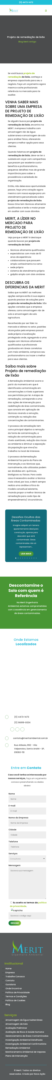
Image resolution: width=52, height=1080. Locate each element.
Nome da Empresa (18, 817)
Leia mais (26, 553)
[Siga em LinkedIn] (22, 729)
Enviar (15, 923)
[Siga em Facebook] (12, 729)
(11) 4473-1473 (26, 2)
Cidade (12, 829)
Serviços (13, 853)
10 (36, 558)
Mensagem (15, 865)
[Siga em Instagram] (17, 729)
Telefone (13, 841)
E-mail (12, 805)
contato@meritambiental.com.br (30, 738)
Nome (12, 793)
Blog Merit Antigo (27, 41)
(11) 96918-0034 (22, 722)
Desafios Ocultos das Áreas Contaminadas (26, 518)
